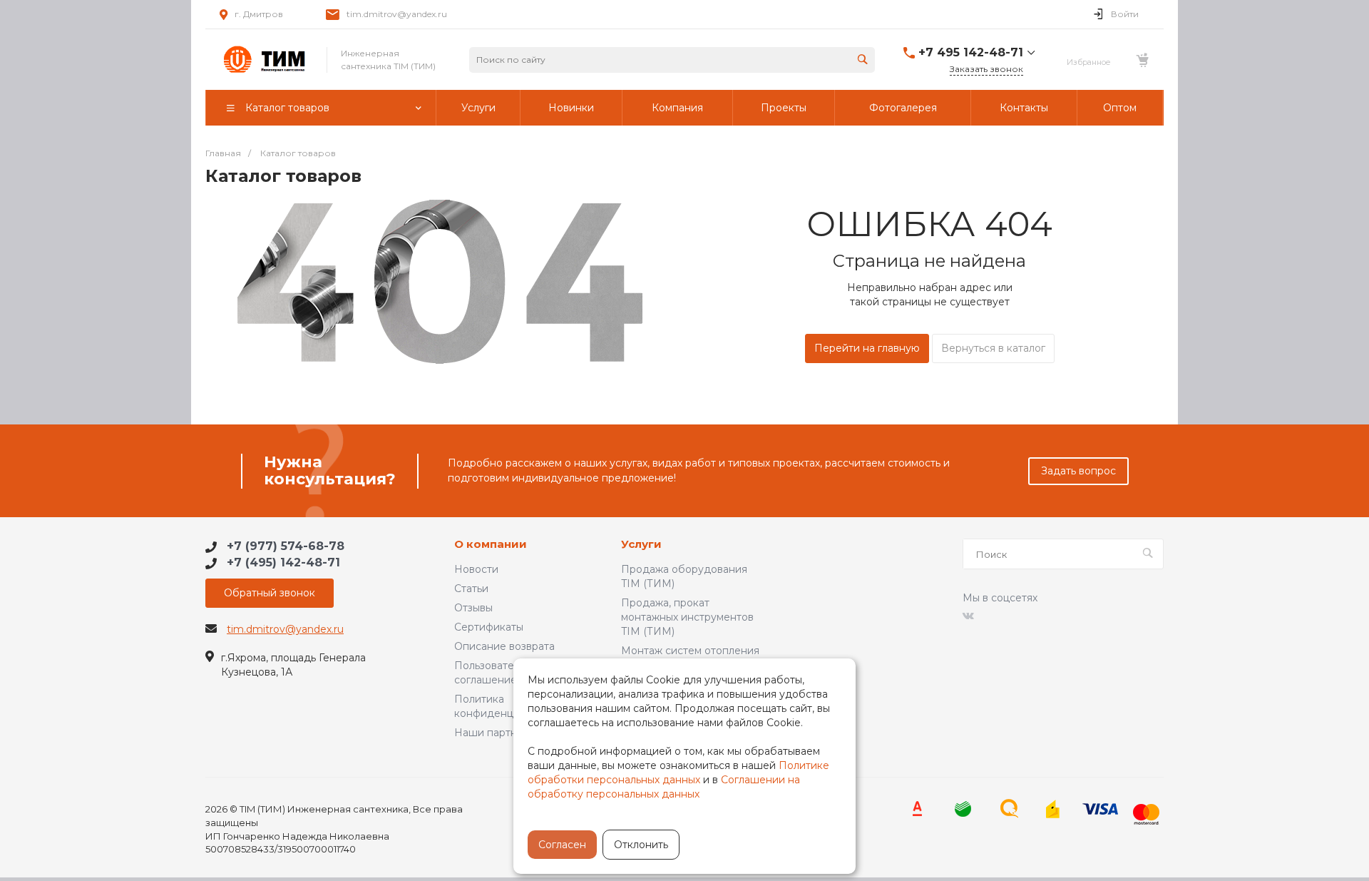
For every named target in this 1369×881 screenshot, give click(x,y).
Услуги (641, 545)
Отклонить (641, 844)
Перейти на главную (867, 348)
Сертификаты (488, 627)
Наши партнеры (495, 732)
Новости (476, 569)
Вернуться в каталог (993, 348)
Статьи (471, 588)
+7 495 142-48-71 (970, 52)
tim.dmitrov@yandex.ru (397, 14)
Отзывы (473, 607)
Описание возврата (504, 646)
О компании (490, 545)
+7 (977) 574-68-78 (285, 546)
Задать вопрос (1078, 470)
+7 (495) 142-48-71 (283, 562)
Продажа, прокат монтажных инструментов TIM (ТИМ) (687, 617)
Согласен (562, 844)
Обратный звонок (269, 592)
